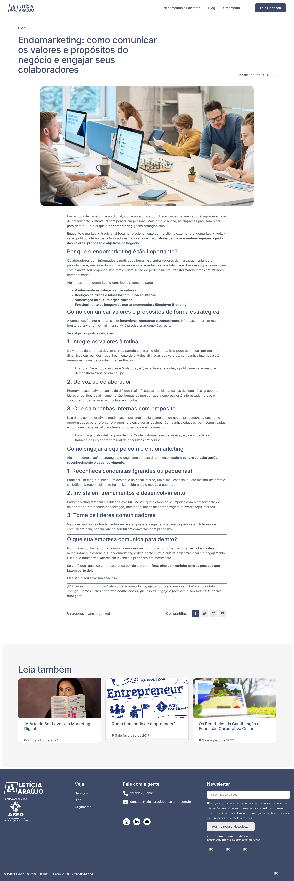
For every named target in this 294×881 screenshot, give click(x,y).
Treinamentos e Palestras (181, 8)
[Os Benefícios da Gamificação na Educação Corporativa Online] (234, 698)
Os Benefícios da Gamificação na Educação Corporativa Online (230, 726)
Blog (211, 8)
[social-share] (195, 613)
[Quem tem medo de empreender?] (147, 698)
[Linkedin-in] (136, 821)
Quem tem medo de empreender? (144, 723)
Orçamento (231, 8)
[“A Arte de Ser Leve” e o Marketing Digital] (59, 698)
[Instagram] (126, 821)
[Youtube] (147, 821)
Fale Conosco (270, 8)
